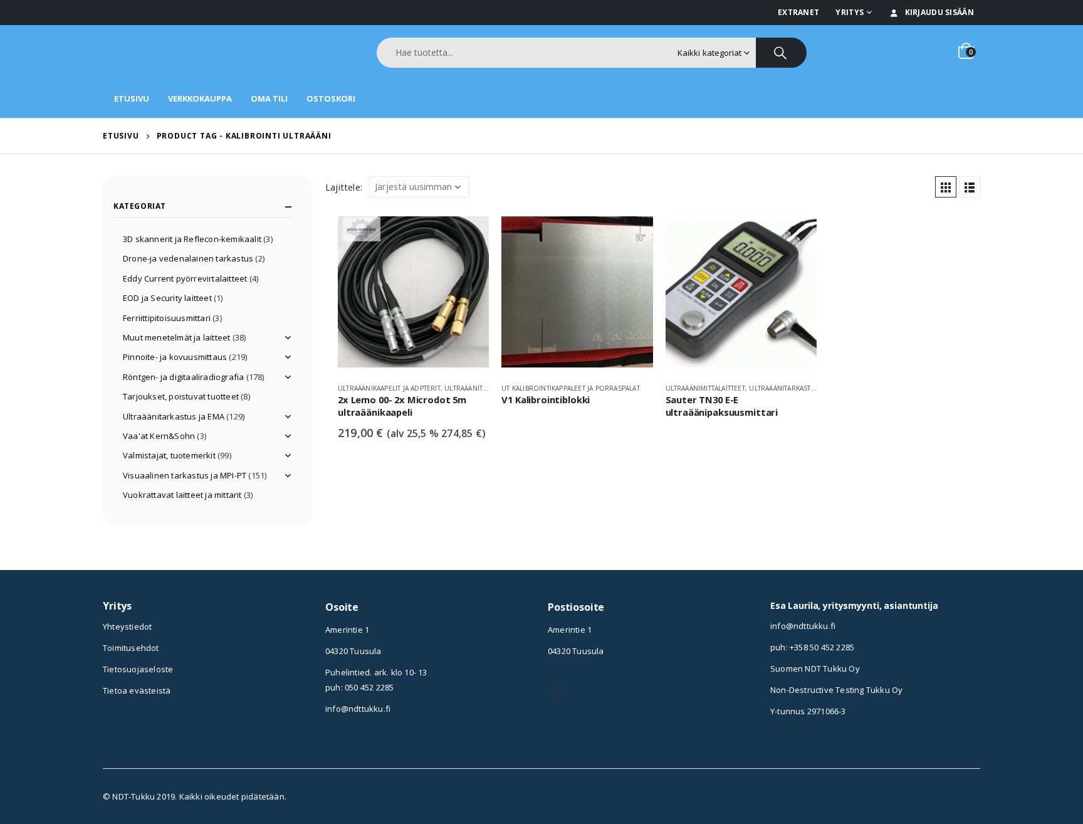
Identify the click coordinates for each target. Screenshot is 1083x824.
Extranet (798, 12)
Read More (468, 237)
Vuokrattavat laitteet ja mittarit (182, 494)
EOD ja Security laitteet (167, 298)
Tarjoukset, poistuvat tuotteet (181, 396)
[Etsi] (781, 53)
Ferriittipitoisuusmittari (167, 318)
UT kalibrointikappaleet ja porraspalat (570, 388)
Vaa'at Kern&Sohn (159, 435)
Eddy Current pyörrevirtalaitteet (185, 278)
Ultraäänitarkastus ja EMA (796, 388)
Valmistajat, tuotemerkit (169, 455)
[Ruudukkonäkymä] (945, 187)
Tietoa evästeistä (136, 690)
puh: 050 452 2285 (359, 687)
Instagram (557, 689)
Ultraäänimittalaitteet (705, 388)
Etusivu (131, 98)
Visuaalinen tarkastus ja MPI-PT (184, 475)
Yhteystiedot (127, 626)
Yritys (849, 12)
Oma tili (269, 98)
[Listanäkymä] (969, 187)
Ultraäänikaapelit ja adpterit (389, 388)
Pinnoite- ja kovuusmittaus (175, 356)
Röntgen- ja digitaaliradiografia (183, 377)
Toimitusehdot (131, 647)
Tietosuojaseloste (138, 669)
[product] (413, 294)
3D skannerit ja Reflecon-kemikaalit (192, 239)
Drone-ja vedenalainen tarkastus (188, 258)
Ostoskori (330, 98)
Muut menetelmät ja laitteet (176, 337)
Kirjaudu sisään (940, 12)
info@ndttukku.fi (357, 708)
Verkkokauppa (200, 98)
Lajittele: (343, 187)
